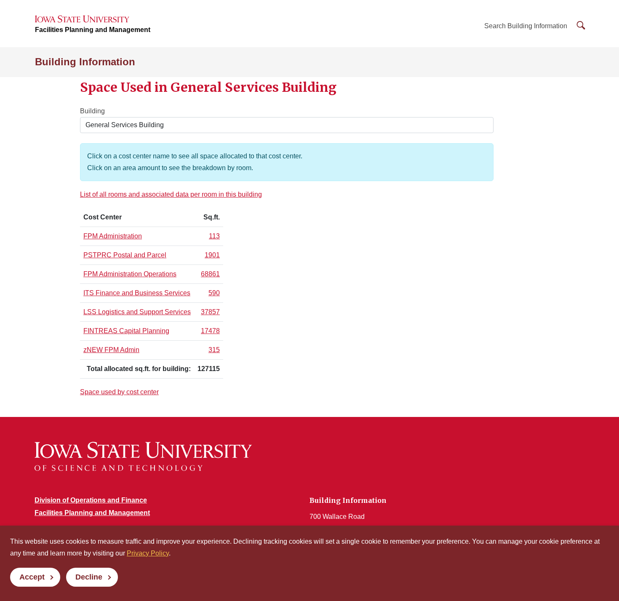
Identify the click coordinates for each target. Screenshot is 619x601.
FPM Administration (112, 236)
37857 (210, 311)
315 (214, 349)
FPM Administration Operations (129, 274)
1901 (212, 255)
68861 (210, 274)
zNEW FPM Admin (111, 349)
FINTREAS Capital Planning (126, 330)
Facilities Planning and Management (92, 29)
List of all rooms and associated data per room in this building (171, 194)
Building (92, 111)
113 (214, 236)
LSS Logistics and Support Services (137, 311)
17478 (210, 330)
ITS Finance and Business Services (136, 292)
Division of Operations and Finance (91, 500)
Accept (32, 577)
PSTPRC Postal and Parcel (124, 255)
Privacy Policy (148, 553)
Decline (88, 577)
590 (214, 292)
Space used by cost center (119, 391)
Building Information (85, 61)
